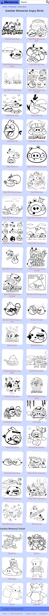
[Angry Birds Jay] (12, 130)
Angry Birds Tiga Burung (36, 243)
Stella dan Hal (37, 524)
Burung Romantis (37, 320)
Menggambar (43, 613)
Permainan (12, 7)
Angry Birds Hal (36, 116)
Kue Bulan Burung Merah (12, 422)
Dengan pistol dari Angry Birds (12, 372)
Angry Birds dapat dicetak (12, 192)
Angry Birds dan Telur (36, 64)
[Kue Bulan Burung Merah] (12, 410)
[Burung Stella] (12, 334)
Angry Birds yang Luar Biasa (12, 524)
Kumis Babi (37, 422)
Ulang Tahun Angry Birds (37, 499)
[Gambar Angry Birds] (37, 359)
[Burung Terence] (37, 334)
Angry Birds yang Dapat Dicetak (36, 270)
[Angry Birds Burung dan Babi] (37, 27)
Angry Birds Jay (12, 141)
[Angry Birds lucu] (12, 155)
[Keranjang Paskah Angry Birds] (37, 385)
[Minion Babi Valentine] (37, 436)
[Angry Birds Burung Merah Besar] (12, 53)
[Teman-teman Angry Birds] (37, 462)
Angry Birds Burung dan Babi (36, 40)
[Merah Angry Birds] (12, 436)
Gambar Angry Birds (37, 371)
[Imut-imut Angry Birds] (12, 385)
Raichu (12, 605)
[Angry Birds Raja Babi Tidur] (37, 206)
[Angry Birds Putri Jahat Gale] (12, 206)
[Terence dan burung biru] (12, 487)
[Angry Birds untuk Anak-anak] (12, 257)
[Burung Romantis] (37, 308)
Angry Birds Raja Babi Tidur (37, 218)
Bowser (36, 553)
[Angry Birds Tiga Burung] (37, 232)
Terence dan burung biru (12, 499)
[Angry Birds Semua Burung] (12, 232)
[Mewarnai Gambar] (9, 2)
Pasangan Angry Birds (12, 473)
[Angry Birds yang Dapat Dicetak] (37, 257)
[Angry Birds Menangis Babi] (37, 155)
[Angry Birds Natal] (37, 181)
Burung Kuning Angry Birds (36, 294)
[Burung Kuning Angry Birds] (37, 283)
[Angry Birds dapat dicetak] (12, 181)
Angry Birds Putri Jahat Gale (12, 218)
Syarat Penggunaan (16, 613)
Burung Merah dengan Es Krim (12, 321)
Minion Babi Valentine (37, 448)
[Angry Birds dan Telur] (37, 53)
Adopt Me (36, 605)
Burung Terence (36, 345)
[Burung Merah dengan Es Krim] (12, 308)
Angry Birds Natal (37, 192)
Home (5, 7)
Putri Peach (12, 579)
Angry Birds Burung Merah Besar (12, 65)
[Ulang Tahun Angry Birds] (37, 487)
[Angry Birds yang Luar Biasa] (12, 513)
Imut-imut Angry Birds (12, 396)
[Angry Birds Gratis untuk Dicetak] (37, 78)
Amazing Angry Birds (12, 39)
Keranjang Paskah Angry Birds (37, 397)
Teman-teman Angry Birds (37, 473)
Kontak (4, 613)
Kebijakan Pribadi (30, 613)
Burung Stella (12, 345)
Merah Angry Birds (12, 448)
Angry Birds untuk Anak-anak (12, 269)
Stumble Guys (37, 579)
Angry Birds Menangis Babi (36, 167)
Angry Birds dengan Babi (12, 90)
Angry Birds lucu (12, 167)
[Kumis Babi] (37, 410)
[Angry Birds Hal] (37, 104)
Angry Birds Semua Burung (12, 243)
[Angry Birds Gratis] (12, 104)
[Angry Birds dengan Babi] (12, 78)
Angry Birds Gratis (12, 116)
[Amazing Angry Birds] (12, 27)
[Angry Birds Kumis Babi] (37, 130)
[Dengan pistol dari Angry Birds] (12, 359)
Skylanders (12, 553)
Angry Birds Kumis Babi (36, 141)
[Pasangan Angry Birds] (12, 462)
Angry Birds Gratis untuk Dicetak (36, 91)
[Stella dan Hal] (37, 513)
